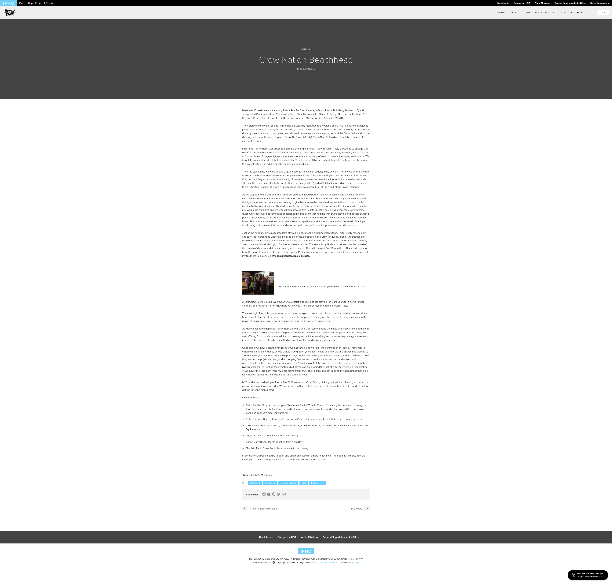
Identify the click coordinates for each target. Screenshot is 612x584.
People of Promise (288, 482)
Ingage (356, 562)
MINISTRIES (533, 12)
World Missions (542, 3)
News (580, 12)
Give (603, 12)
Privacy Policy (335, 562)
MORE (548, 12)
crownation (270, 482)
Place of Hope (317, 482)
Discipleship (503, 3)
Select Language (598, 3)
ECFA (268, 562)
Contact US (565, 12)
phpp (304, 482)
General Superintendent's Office (570, 3)
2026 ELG (516, 12)
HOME (502, 12)
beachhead (255, 482)
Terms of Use (321, 562)
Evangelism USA (522, 3)
